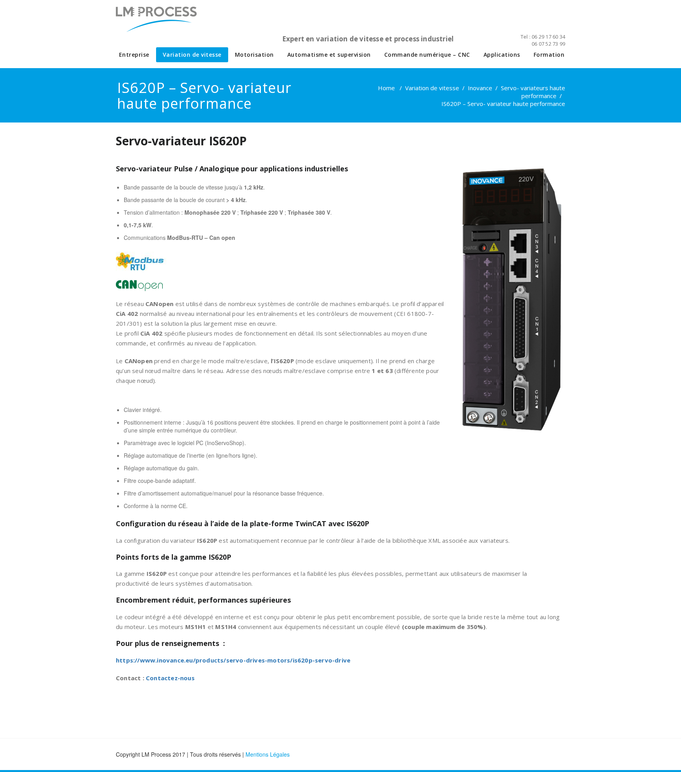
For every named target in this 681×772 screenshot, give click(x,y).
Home (386, 88)
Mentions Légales (268, 754)
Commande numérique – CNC (427, 54)
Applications (502, 54)
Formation (549, 54)
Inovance (480, 88)
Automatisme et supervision (329, 54)
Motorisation (254, 54)
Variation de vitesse (192, 54)
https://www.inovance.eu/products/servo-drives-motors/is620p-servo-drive (233, 660)
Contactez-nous (170, 678)
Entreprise (134, 54)
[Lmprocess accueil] (177, 23)
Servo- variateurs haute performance (533, 92)
